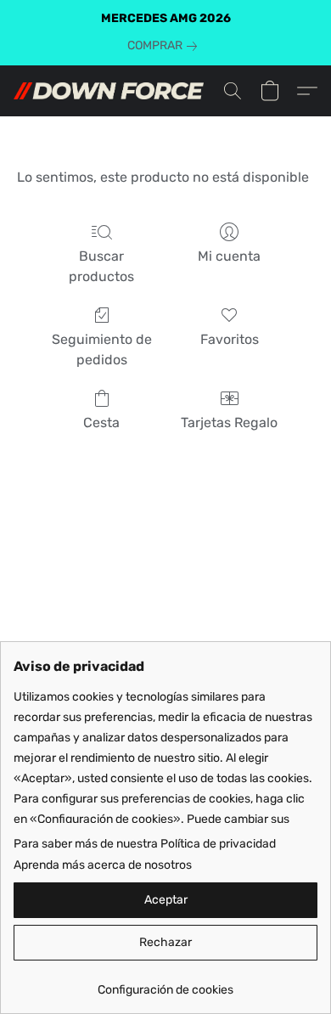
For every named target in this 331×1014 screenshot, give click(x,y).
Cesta (101, 422)
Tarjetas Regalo (229, 422)
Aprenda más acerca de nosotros (103, 865)
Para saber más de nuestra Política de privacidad (145, 844)
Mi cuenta (229, 256)
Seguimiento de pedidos (102, 349)
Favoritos (229, 339)
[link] (165, 46)
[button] (114, 90)
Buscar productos (101, 266)
